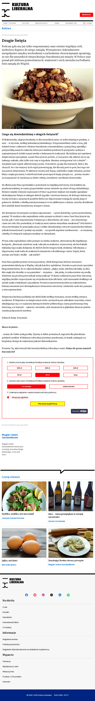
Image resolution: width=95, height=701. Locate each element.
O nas (5, 607)
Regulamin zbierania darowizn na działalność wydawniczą (26, 650)
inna (75, 375)
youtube (34, 595)
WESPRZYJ (86, 15)
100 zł (75, 368)
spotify (68, 595)
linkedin (60, 595)
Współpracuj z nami (10, 666)
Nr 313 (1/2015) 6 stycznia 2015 (15, 35)
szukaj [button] (89, 23)
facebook (26, 595)
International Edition (11, 622)
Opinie (56, 23)
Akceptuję (20, 397)
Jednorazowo (69, 386)
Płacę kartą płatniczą (47, 404)
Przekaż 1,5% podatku (12, 677)
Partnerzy (7, 661)
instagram (43, 595)
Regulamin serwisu (10, 639)
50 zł (19, 375)
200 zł (47, 368)
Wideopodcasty (41, 23)
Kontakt (6, 612)
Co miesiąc (26, 386)
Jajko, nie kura (9, 560)
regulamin (24, 397)
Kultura (25, 23)
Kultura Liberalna (17, 10)
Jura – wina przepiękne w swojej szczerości (65, 515)
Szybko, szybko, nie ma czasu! (18, 514)
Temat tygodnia (9, 23)
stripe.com (79, 411)
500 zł (19, 368)
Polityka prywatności (11, 644)
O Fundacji (7, 627)
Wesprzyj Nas (8, 672)
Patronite (6, 682)
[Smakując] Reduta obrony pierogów (66, 560)
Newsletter (7, 617)
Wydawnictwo (71, 23)
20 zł (47, 375)
